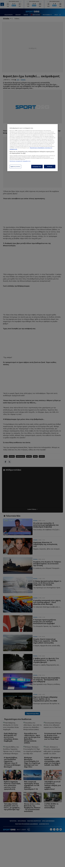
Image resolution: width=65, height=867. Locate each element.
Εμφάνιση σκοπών (15, 166)
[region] (32, 147)
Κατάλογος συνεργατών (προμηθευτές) (20, 161)
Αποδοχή (49, 166)
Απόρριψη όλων (37, 166)
